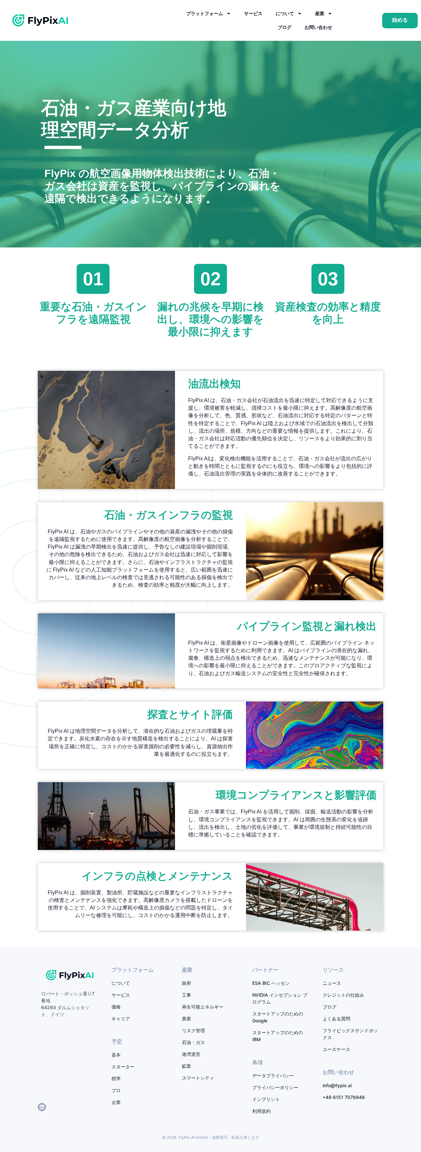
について (285, 13)
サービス (253, 13)
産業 (319, 13)
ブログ (284, 27)
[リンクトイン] (42, 1107)
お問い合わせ (318, 27)
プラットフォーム (204, 13)
